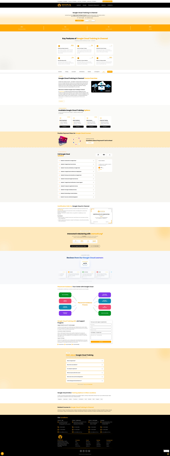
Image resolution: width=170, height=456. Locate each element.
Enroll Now (79, 20)
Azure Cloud (88, 443)
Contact (76, 443)
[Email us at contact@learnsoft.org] (2, 447)
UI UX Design (108, 441)
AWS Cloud (88, 441)
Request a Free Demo (107, 1)
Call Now (90, 20)
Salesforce (88, 446)
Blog (76, 441)
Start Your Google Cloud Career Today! (78, 246)
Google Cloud (88, 444)
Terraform (98, 443)
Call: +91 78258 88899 (95, 246)
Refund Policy (77, 446)
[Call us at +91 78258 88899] (2, 450)
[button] (85, 275)
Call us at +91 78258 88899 (88, 384)
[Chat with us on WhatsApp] (2, 452)
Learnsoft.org (61, 91)
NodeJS (107, 446)
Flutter (107, 444)
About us (76, 444)
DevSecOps (99, 446)
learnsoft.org (60, 209)
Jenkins (98, 441)
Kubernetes (99, 444)
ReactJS (107, 443)
